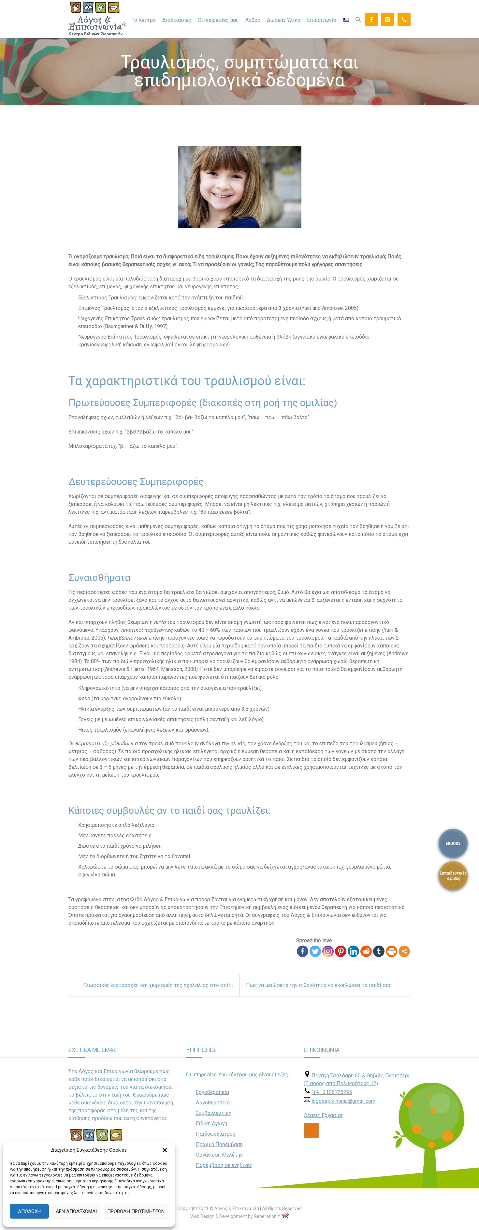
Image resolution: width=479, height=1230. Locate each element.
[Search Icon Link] (358, 19)
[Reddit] (366, 951)
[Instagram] (387, 19)
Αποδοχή (29, 1211)
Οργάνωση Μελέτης (219, 1155)
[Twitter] (315, 951)
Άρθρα (252, 20)
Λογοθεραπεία (213, 1103)
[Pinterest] (340, 951)
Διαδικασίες (176, 20)
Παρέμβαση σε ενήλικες (224, 1165)
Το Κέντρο (144, 20)
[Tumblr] (379, 951)
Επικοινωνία (321, 20)
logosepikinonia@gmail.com (343, 1101)
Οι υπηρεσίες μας (218, 20)
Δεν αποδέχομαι (76, 1211)
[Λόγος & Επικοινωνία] (97, 19)
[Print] (391, 951)
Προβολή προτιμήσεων (136, 1211)
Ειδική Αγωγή (211, 1123)
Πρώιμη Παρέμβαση (219, 1144)
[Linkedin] (353, 951)
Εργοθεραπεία (212, 1092)
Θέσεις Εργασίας (324, 1115)
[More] (404, 951)
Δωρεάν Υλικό (283, 20)
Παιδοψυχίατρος (216, 1134)
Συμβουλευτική (213, 1113)
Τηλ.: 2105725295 (332, 1092)
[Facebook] (371, 19)
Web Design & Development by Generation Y (235, 1216)
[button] (165, 1150)
